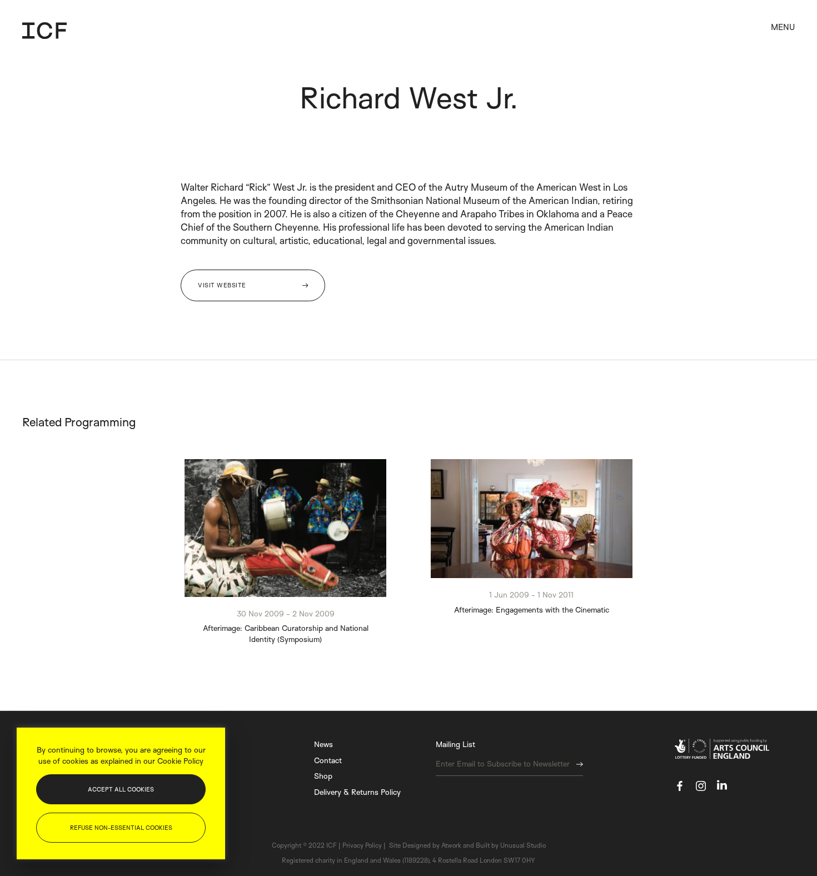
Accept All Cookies (121, 789)
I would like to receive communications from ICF (506, 493)
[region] (121, 793)
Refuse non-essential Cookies (121, 828)
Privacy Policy (500, 532)
